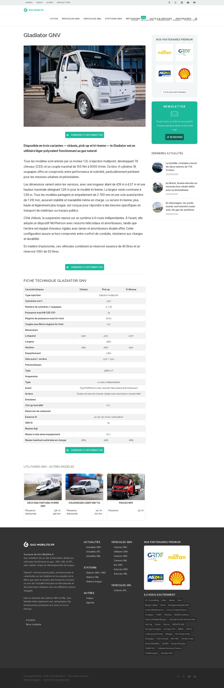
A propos (30, 620)
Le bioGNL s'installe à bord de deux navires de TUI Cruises (181, 166)
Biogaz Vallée (151, 605)
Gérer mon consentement (56, 680)
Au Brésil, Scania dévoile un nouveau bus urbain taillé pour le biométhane (181, 186)
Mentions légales (32, 680)
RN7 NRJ (175, 638)
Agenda (28, 3)
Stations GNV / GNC (96, 572)
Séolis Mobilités (152, 643)
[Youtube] (188, 2)
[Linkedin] (182, 2)
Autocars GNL (120, 573)
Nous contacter (33, 624)
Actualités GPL (93, 551)
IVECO (189, 629)
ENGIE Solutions (181, 614)
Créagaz (149, 614)
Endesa (168, 614)
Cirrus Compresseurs (176, 610)
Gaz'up (148, 624)
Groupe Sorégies (153, 629)
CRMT (159, 614)
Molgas (169, 634)
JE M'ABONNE (174, 137)
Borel (163, 605)
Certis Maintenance (154, 610)
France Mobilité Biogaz (156, 619)
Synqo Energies (178, 643)
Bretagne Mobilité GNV (178, 605)
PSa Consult (162, 638)
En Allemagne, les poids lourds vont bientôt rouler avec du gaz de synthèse (180, 206)
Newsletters (63, 3)
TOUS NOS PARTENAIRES (174, 92)
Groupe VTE (169, 629)
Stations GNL (92, 577)
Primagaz (149, 638)
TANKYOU (150, 648)
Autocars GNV (121, 569)
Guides (49, 3)
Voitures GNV (120, 547)
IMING (180, 629)
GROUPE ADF (178, 624)
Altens (172, 600)
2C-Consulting (152, 600)
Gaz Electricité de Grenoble (182, 619)
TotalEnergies (151, 653)
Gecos (166, 624)
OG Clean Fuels (182, 634)
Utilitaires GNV (121, 551)
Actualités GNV (93, 547)
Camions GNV (121, 556)
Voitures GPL (120, 590)
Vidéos (39, 3)
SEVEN (165, 643)
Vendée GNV (167, 653)
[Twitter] (175, 2)
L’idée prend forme (154, 634)
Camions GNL (120, 560)
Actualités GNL (93, 556)
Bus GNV (118, 565)
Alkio (164, 600)
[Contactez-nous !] (194, 2)
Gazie (158, 624)
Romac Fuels (188, 638)
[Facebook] (169, 2)
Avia (180, 600)
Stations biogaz (94, 581)
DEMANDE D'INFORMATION (86, 135)
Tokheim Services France (169, 648)
